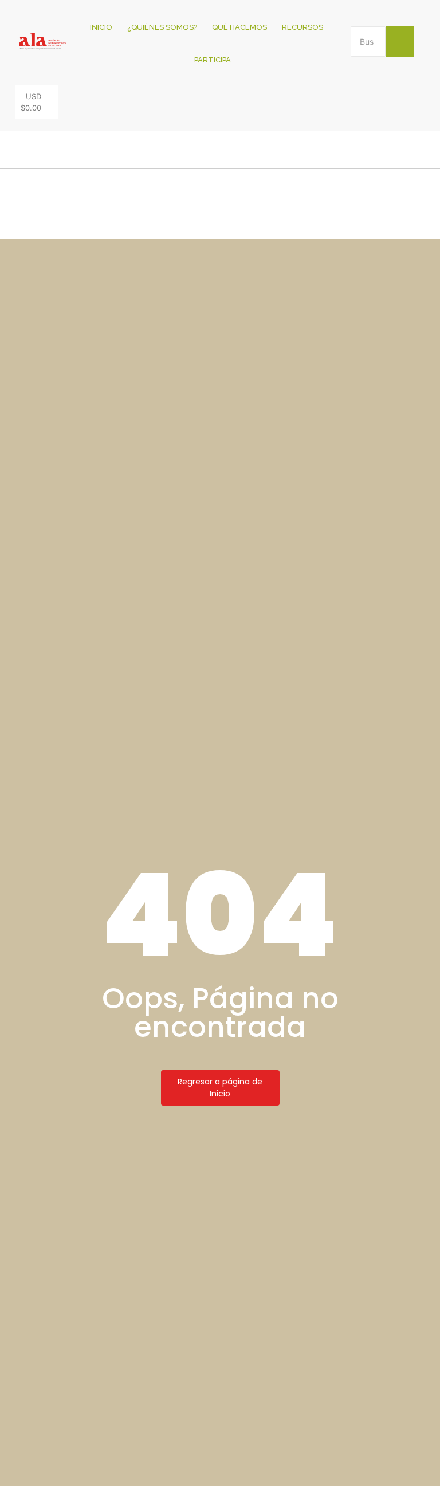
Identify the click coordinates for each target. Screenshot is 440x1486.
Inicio (101, 27)
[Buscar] (400, 41)
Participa (212, 60)
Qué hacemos (239, 27)
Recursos (302, 27)
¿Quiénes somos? (162, 27)
